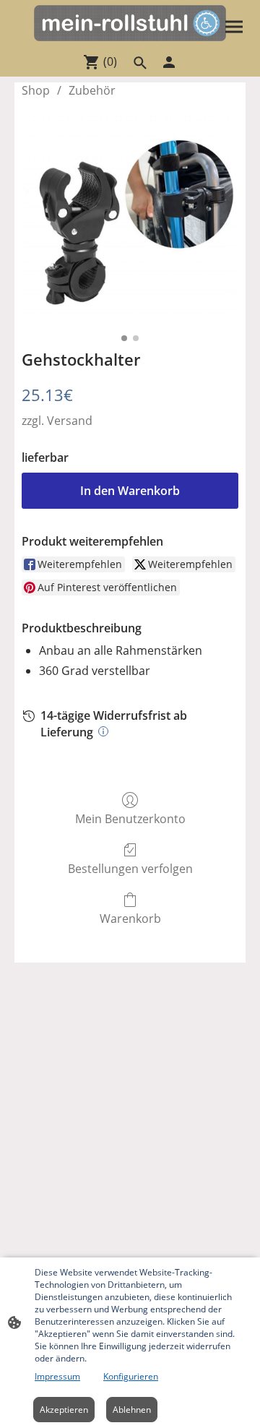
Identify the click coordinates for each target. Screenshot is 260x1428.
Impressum (57, 1376)
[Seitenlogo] (129, 23)
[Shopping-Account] (169, 62)
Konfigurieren (130, 1376)
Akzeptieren (64, 1409)
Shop (36, 90)
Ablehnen (132, 1409)
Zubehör (92, 90)
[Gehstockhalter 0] (130, 220)
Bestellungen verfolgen (130, 868)
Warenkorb (130, 918)
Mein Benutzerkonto (130, 818)
